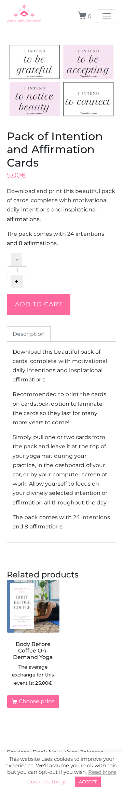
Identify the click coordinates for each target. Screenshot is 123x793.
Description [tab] (29, 334)
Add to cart (38, 304)
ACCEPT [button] (88, 781)
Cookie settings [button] (46, 781)
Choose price (37, 701)
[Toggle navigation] (106, 16)
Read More (102, 772)
